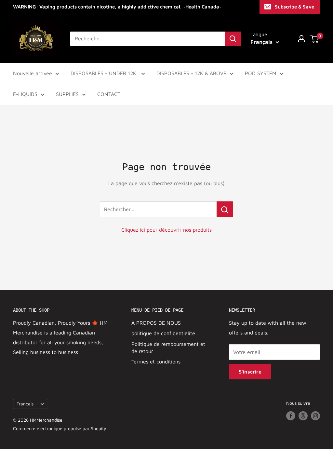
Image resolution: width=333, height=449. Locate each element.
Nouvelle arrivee (32, 73)
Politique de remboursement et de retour (168, 347)
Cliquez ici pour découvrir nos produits (166, 230)
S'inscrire (250, 371)
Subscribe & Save (294, 6)
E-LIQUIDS (25, 94)
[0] (315, 39)
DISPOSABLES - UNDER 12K (104, 73)
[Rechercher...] (225, 209)
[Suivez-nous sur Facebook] (290, 415)
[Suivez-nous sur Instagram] (315, 415)
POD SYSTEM (260, 73)
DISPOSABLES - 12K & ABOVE (191, 73)
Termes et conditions (155, 361)
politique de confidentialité (163, 333)
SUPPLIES (67, 94)
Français (25, 403)
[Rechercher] (233, 39)
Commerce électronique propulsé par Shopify (59, 428)
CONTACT (108, 94)
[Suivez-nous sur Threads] (303, 415)
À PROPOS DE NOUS (156, 323)
